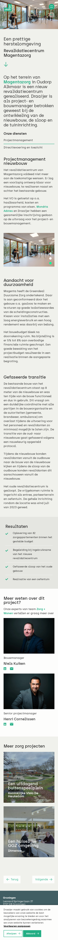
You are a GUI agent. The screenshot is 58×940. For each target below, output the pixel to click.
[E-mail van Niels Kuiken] (11, 668)
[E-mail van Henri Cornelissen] (11, 723)
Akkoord (30, 933)
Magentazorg (17, 81)
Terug (14, 878)
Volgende (41, 878)
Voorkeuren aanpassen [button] (17, 926)
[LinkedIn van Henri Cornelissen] (5, 723)
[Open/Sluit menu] (51, 7)
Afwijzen (12, 933)
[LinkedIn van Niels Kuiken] (5, 668)
